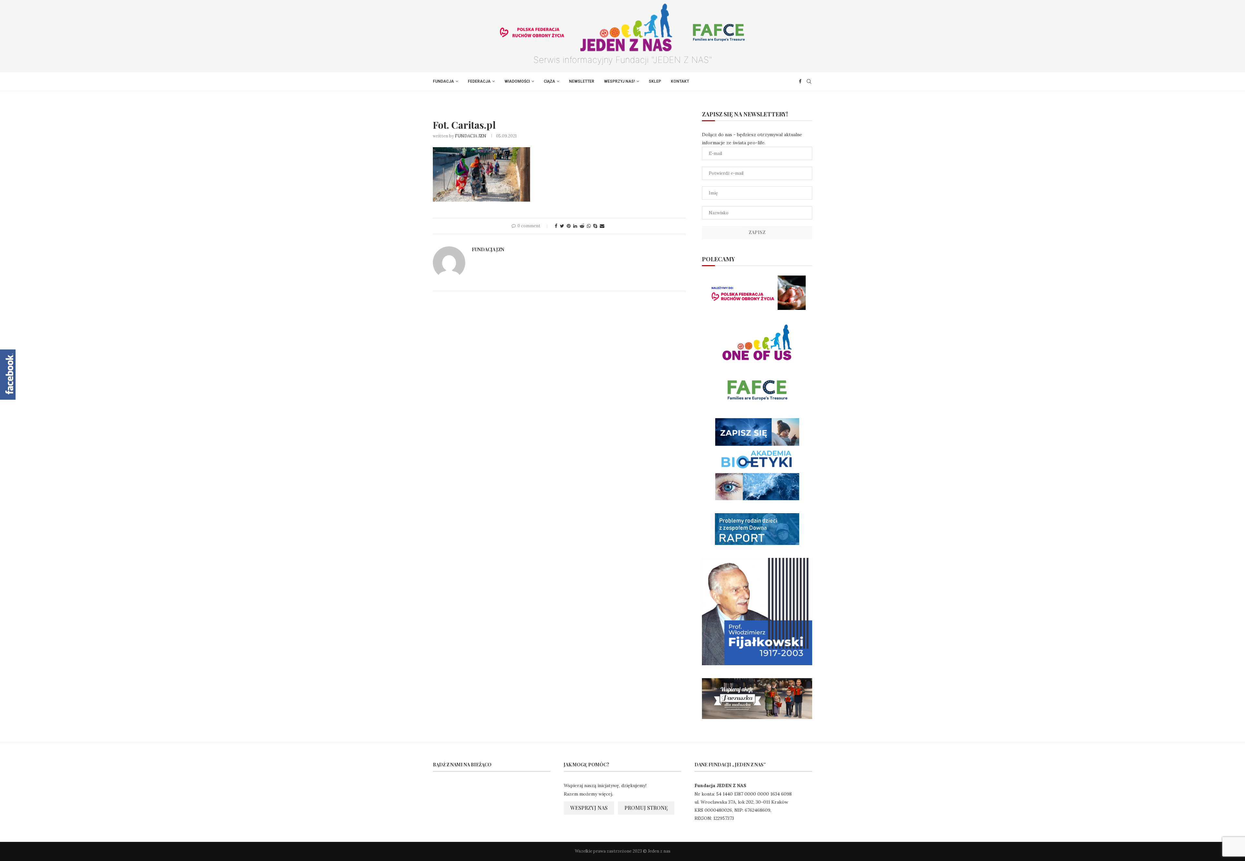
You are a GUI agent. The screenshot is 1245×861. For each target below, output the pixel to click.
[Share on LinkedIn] (575, 226)
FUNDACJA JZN (470, 136)
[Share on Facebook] (556, 226)
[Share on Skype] (595, 226)
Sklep (655, 81)
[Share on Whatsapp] (589, 226)
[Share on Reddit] (582, 226)
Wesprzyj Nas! (619, 81)
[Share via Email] (602, 226)
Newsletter (581, 81)
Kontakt (680, 81)
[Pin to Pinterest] (569, 226)
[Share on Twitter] (562, 226)
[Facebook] (800, 81)
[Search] (809, 81)
